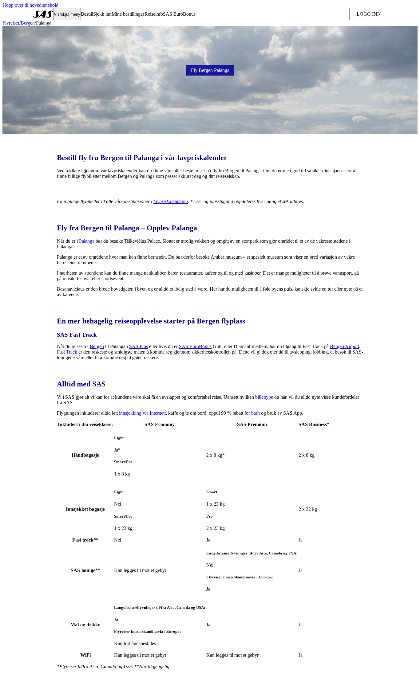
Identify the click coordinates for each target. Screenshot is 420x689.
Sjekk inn (102, 14)
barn (255, 413)
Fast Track (67, 351)
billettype (264, 397)
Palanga (86, 241)
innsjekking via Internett (142, 413)
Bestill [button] (87, 14)
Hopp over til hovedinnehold (30, 5)
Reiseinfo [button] (154, 14)
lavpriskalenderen (170, 201)
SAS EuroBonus (195, 346)
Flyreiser (10, 22)
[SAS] (43, 14)
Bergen (28, 22)
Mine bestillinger (128, 14)
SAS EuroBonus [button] (179, 14)
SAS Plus (138, 346)
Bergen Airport (344, 346)
